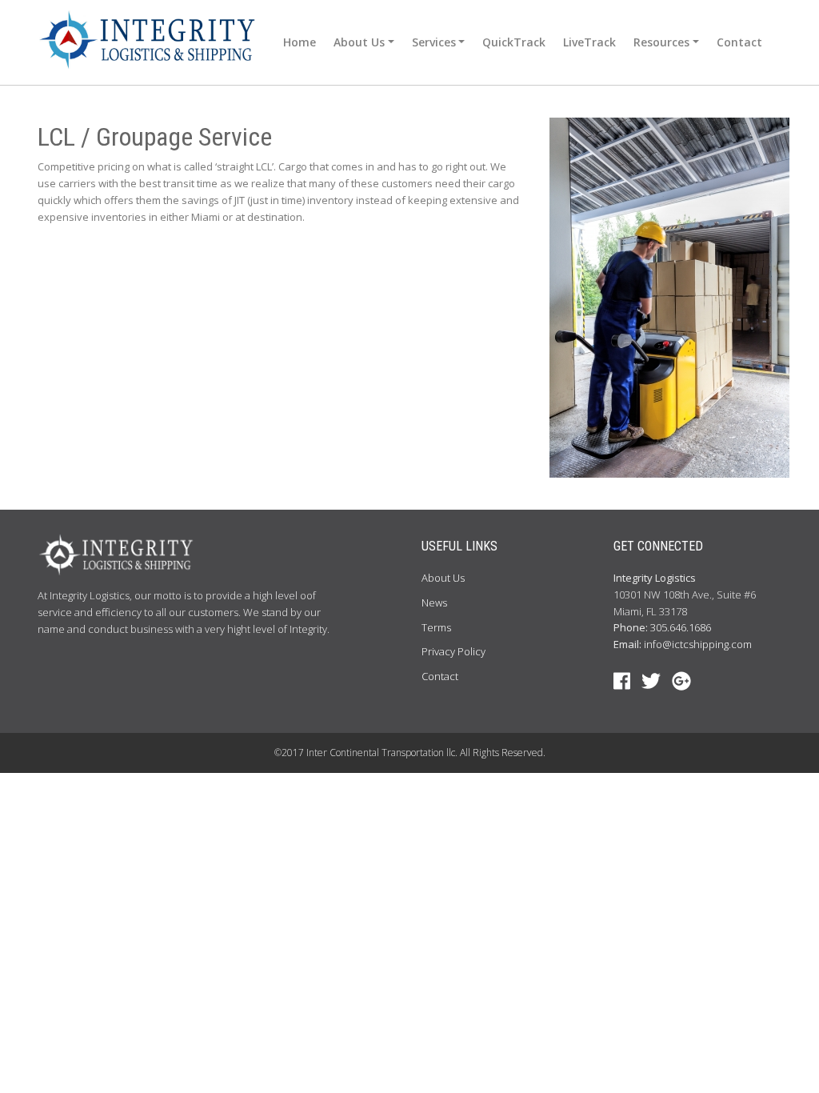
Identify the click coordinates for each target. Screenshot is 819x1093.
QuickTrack (513, 42)
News (434, 602)
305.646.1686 (680, 627)
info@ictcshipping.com (698, 644)
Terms (436, 627)
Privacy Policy (453, 651)
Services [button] (434, 42)
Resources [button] (661, 42)
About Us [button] (359, 42)
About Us (443, 578)
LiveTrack (589, 42)
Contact (739, 42)
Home (299, 42)
